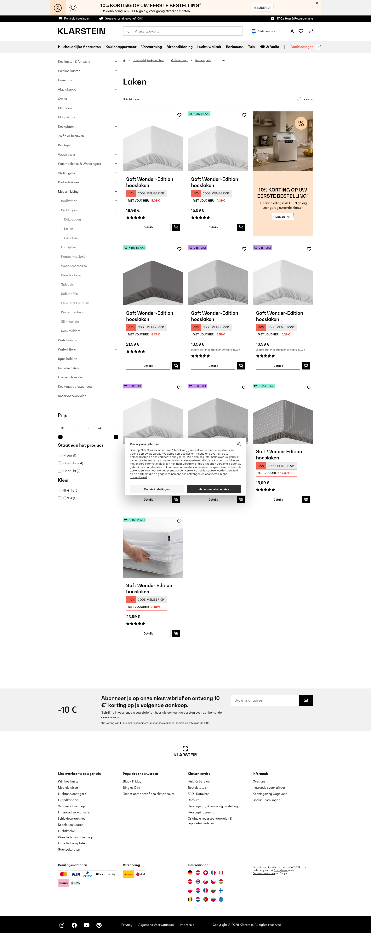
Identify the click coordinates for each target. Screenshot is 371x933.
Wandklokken (71, 275)
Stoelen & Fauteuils (75, 303)
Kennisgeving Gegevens (270, 794)
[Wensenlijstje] (301, 31)
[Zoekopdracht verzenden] (127, 31)
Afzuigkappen (68, 89)
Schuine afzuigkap (71, 806)
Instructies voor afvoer (269, 787)
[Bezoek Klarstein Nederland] (198, 899)
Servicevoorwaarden (264, 873)
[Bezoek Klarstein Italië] (221, 872)
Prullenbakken (68, 182)
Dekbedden (72, 219)
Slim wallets (70, 321)
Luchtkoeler (66, 831)
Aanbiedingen (302, 47)
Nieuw (69, 455)
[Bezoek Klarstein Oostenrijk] (198, 872)
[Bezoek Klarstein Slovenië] (213, 899)
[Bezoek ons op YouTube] (86, 925)
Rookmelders (70, 331)
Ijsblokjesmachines (71, 818)
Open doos (73, 463)
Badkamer (69, 201)
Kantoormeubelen (74, 256)
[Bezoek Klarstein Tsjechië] (213, 881)
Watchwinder (68, 340)
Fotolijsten (68, 247)
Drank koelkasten (70, 825)
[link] (153, 141)
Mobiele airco (68, 787)
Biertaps (64, 145)
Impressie (187, 925)
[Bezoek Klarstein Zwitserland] (205, 872)
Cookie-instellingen (266, 800)
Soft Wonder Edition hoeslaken (279, 455)
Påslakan (71, 238)
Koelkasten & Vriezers (74, 61)
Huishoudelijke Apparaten (148, 60)
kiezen (308, 99)
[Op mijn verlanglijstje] (179, 115)
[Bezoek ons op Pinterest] (99, 925)
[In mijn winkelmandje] (176, 227)
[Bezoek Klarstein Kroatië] (198, 890)
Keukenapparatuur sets (75, 386)
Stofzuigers (66, 173)
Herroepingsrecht (201, 812)
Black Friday (132, 781)
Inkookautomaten (70, 377)
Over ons (259, 781)
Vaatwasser (67, 154)
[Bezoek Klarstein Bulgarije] (213, 890)
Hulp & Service (199, 781)
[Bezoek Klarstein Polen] (190, 890)
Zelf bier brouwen (71, 136)
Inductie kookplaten (72, 843)
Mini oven (65, 108)
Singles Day (131, 787)
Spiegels (67, 284)
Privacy (126, 925)
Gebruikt (71, 471)
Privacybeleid (281, 870)
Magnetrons (67, 117)
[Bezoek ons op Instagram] (62, 925)
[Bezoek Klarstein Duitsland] (190, 872)
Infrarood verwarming (74, 812)
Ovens (62, 99)
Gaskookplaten (69, 849)
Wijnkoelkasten (69, 71)
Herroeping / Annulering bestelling (213, 806)
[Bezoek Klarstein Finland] (221, 890)
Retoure (193, 800)
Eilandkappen (68, 800)
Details (148, 227)
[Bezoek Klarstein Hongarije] (221, 881)
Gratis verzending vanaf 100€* (124, 18)
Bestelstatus (197, 787)
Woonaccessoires (74, 266)
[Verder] (318, 47)
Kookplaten (66, 126)
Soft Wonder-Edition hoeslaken (149, 182)
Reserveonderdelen (72, 396)
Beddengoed (70, 210)
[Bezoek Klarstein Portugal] (205, 899)
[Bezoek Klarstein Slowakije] (205, 881)
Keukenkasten (68, 368)
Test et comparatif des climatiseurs (148, 794)
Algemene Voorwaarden (156, 925)
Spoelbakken (67, 359)
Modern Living (68, 191)
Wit (71, 498)
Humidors (65, 80)
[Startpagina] (128, 60)
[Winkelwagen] (310, 31)
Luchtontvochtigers (72, 794)
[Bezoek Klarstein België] (190, 899)
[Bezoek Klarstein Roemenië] (205, 890)
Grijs (72, 490)
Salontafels (69, 294)
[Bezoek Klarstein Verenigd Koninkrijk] (198, 881)
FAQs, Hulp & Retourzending (295, 18)
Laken (68, 229)
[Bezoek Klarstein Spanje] (190, 881)
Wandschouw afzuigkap (75, 837)
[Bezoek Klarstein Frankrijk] (213, 872)
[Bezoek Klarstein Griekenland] (221, 899)
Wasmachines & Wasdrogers (79, 164)
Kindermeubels (72, 312)
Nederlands (265, 31)
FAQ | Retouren (198, 794)
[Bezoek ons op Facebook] (74, 925)
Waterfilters (67, 349)
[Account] (292, 31)
